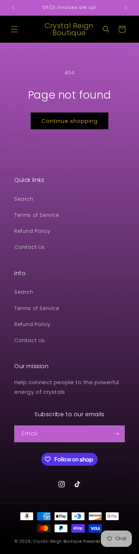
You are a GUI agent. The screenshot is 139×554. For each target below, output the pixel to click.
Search (24, 199)
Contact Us (29, 247)
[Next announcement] (126, 8)
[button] (14, 29)
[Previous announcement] (13, 8)
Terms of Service (37, 215)
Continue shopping (69, 121)
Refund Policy (32, 231)
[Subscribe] (116, 433)
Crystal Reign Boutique (57, 541)
